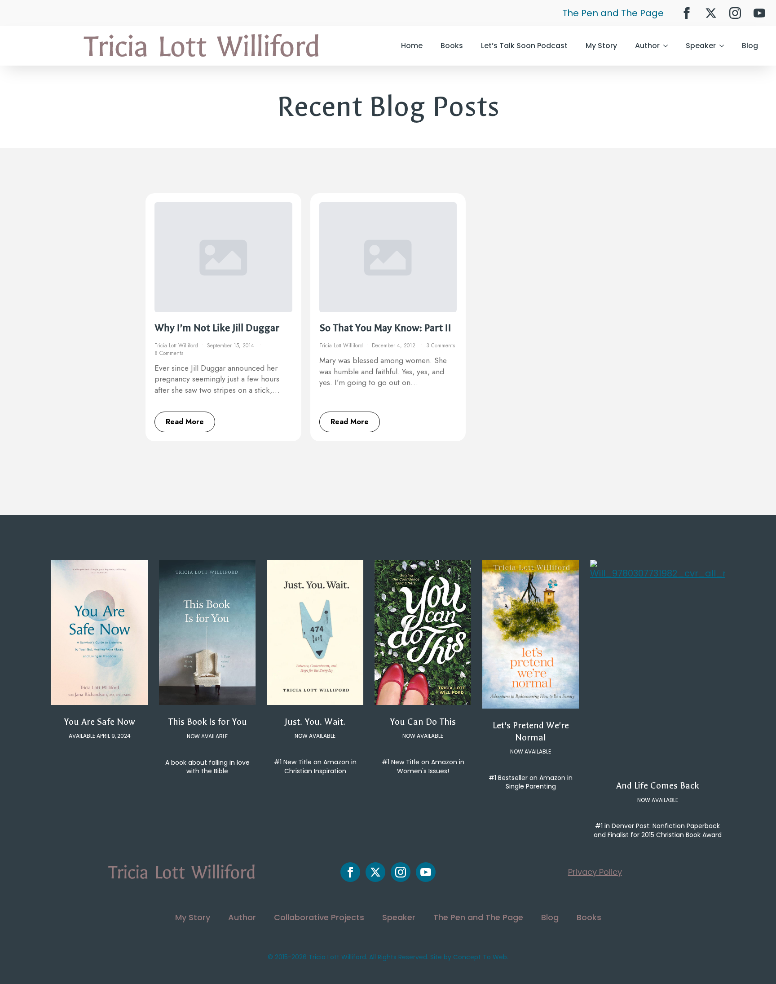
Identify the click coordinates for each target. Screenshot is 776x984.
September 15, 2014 (231, 345)
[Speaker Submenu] (724, 45)
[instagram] (735, 13)
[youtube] (759, 13)
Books (452, 45)
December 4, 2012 (394, 345)
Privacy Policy (595, 872)
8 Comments (168, 353)
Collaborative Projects (319, 917)
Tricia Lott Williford (176, 345)
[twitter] (710, 13)
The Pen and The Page (613, 13)
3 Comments (440, 345)
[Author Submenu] (668, 45)
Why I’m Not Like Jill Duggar (216, 328)
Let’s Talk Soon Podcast (524, 45)
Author (647, 45)
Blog (750, 45)
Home (412, 45)
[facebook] (686, 13)
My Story (601, 45)
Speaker (701, 45)
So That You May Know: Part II (385, 328)
